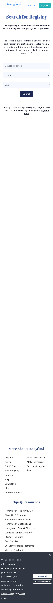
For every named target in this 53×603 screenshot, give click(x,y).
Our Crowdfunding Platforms (19, 545)
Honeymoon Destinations (18, 523)
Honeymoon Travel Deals (18, 519)
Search (27, 93)
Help (7, 479)
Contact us (10, 483)
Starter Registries (14, 537)
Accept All (42, 576)
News (8, 462)
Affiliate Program (35, 462)
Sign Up (45, 5)
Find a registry (12, 470)
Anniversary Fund (13, 492)
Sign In (31, 5)
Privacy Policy (7, 593)
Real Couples (11, 541)
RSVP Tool (10, 466)
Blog (7, 488)
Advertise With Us (35, 457)
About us (9, 457)
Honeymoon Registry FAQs (19, 510)
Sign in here (44, 107)
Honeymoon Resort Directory (20, 528)
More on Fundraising (15, 550)
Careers (9, 475)
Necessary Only (42, 582)
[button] (3, 5)
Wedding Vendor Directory (18, 532)
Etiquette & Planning (15, 515)
